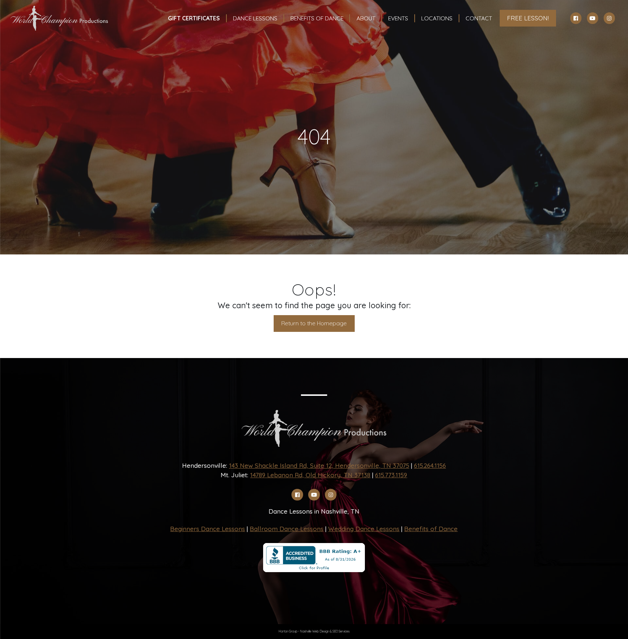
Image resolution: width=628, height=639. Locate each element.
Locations (436, 18)
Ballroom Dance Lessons (286, 528)
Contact (479, 18)
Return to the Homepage (314, 323)
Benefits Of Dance (316, 18)
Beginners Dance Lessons (207, 528)
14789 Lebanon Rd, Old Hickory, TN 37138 (310, 475)
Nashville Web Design (314, 631)
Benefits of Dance (431, 528)
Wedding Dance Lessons (363, 528)
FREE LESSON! (528, 18)
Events (398, 18)
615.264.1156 (430, 465)
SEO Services (341, 631)
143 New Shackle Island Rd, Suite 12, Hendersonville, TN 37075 (319, 465)
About (366, 18)
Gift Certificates (194, 18)
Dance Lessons (255, 18)
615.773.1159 (391, 475)
